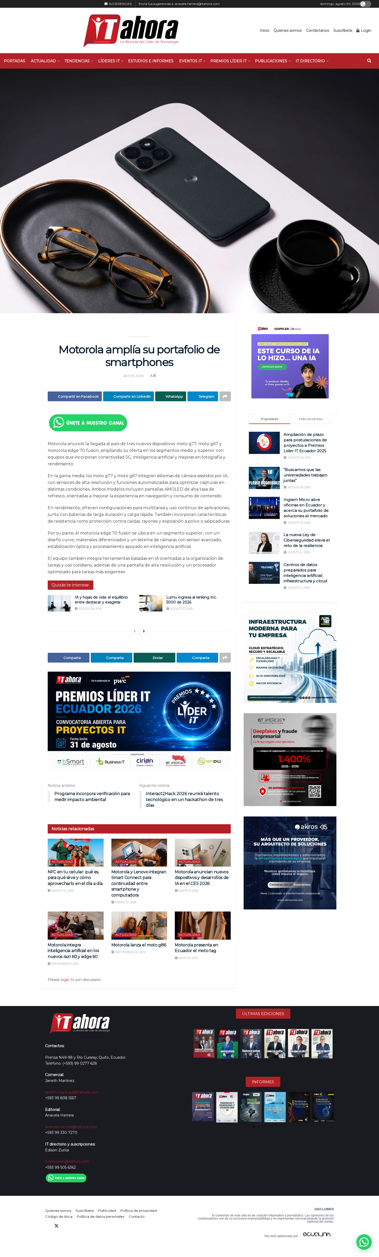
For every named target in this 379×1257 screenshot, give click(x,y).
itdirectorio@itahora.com (67, 1161)
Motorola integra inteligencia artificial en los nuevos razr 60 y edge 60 (73, 950)
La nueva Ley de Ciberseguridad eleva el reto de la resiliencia (307, 540)
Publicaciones (271, 61)
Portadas (14, 61)
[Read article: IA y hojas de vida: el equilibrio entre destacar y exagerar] (59, 603)
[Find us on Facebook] (47, 1226)
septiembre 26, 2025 (129, 952)
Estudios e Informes (151, 61)
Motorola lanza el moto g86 (138, 944)
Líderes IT (109, 61)
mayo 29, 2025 (188, 958)
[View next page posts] (144, 631)
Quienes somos (288, 30)
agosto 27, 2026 (181, 608)
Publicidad (107, 1210)
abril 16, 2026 (133, 376)
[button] (196, 1107)
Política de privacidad (138, 1210)
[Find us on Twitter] (56, 1226)
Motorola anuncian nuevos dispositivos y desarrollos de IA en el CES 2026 (202, 877)
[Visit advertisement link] (139, 720)
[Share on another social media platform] (225, 396)
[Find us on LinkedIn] (66, 1226)
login (65, 979)
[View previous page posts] (134, 631)
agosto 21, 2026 (62, 890)
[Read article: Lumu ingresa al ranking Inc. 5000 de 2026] (150, 603)
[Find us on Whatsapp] (94, 1226)
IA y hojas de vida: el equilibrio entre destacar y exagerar (101, 600)
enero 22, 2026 (125, 902)
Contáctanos (317, 30)
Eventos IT (190, 61)
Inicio (264, 30)
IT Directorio (310, 61)
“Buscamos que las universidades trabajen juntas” (305, 475)
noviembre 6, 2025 (65, 963)
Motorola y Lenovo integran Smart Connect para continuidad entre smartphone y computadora (138, 883)
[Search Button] (369, 61)
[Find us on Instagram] (84, 1226)
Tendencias (77, 61)
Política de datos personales (100, 1216)
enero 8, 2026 (188, 890)
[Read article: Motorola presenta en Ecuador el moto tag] (203, 925)
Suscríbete (342, 30)
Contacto (137, 1216)
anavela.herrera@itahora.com (197, 4)
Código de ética (58, 1216)
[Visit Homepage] (128, 30)
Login (365, 30)
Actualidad (43, 61)
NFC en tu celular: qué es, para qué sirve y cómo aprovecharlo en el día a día (75, 877)
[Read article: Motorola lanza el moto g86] (139, 925)
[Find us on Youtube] (75, 1226)
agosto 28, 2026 (90, 608)
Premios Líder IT (228, 61)
